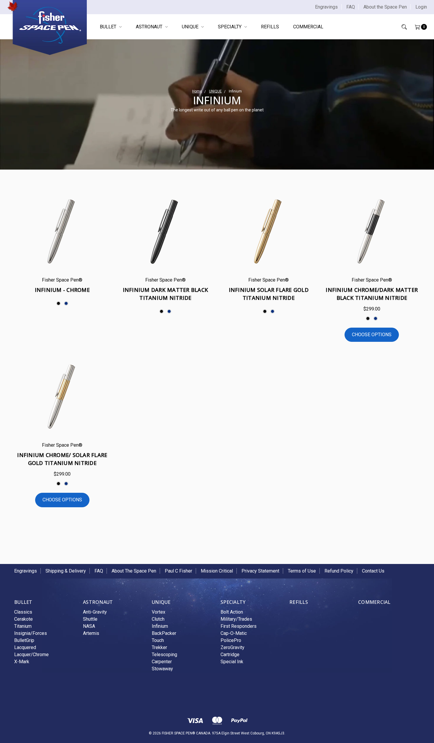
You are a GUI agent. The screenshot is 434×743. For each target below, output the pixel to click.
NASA (89, 626)
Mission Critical (217, 571)
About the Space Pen (385, 7)
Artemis (91, 633)
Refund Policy (338, 571)
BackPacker (164, 633)
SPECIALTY (230, 27)
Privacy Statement (260, 571)
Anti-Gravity (95, 612)
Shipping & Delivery (65, 571)
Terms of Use (302, 571)
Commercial (308, 27)
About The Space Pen (134, 571)
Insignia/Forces (30, 633)
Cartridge (230, 654)
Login (421, 7)
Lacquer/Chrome (31, 654)
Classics (23, 612)
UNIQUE (191, 27)
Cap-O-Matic (234, 633)
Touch (158, 640)
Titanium (23, 626)
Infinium (160, 626)
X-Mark (21, 661)
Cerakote (23, 619)
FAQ (350, 7)
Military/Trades (236, 619)
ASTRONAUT (150, 27)
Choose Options (371, 334)
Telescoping (164, 654)
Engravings (326, 7)
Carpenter (162, 661)
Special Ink (232, 661)
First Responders (239, 626)
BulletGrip (24, 640)
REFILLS (270, 27)
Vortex (158, 612)
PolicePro (231, 640)
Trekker (159, 647)
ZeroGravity (232, 647)
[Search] (400, 26)
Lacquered (25, 647)
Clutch (158, 619)
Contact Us (373, 571)
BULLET (109, 27)
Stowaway (162, 669)
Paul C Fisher (178, 571)
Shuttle (90, 619)
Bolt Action (232, 612)
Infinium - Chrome (62, 289)
